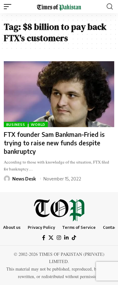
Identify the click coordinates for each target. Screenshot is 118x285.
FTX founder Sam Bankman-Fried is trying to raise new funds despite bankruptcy (54, 143)
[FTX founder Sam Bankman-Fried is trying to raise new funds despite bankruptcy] (59, 94)
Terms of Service (79, 227)
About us (11, 227)
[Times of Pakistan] (59, 6)
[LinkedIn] (66, 238)
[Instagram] (59, 238)
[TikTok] (74, 238)
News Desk (24, 178)
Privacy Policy (41, 227)
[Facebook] (44, 238)
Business (15, 124)
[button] (9, 6)
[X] (51, 238)
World (38, 124)
